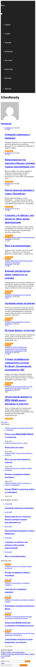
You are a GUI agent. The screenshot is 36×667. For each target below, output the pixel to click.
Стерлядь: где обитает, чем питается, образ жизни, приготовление (19, 219)
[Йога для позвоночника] (12, 652)
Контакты (8, 78)
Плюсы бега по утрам (14, 447)
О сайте (7, 33)
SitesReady (6, 123)
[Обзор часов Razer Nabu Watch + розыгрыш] (20, 430)
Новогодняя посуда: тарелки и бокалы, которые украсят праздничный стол (20, 163)
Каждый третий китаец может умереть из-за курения (17, 274)
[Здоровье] (1, 14)
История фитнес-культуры (20, 330)
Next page (4, 422)
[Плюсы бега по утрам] (16, 443)
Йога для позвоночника (18, 245)
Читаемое (8, 42)
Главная (7, 24)
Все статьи (8, 60)
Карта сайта (9, 69)
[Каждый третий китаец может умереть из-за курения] (18, 656)
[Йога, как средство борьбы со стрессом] (20, 455)
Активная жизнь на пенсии (20, 303)
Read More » (9, 151)
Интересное (9, 51)
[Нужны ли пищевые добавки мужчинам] (20, 470)
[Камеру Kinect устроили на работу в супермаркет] (20, 485)
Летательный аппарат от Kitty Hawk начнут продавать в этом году (18, 400)
